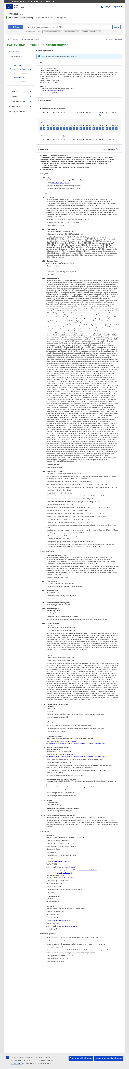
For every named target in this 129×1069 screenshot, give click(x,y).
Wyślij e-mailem (18, 77)
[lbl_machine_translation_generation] (64, 136)
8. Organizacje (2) (15, 106)
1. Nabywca (13, 91)
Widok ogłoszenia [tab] (13, 51)
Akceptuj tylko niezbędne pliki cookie (109, 1058)
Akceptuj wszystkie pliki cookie (81, 1058)
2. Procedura (14, 96)
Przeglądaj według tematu (90, 31)
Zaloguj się (107, 7)
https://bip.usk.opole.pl (64, 873)
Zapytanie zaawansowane (71, 31)
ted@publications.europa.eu (60, 920)
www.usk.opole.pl (69, 867)
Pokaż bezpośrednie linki (22, 69)
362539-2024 (74, 56)
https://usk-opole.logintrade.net (87, 870)
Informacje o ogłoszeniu (17, 111)
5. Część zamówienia (17, 101)
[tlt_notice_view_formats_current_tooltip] (117, 149)
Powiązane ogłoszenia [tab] (15, 56)
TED (8, 39)
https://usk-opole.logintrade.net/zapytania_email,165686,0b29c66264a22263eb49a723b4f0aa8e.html (75, 742)
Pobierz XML (17, 65)
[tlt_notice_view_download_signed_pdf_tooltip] (100, 115)
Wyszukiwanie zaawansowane (52, 31)
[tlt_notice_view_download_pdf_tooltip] (41, 128)
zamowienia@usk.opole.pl (55, 90)
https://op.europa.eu (70, 926)
